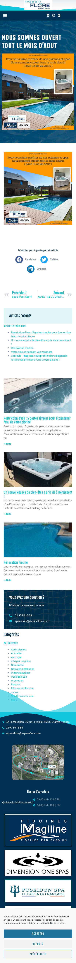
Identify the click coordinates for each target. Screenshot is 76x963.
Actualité (16, 653)
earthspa (16, 657)
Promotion (17, 681)
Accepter (38, 933)
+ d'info (7, 444)
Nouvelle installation (22, 669)
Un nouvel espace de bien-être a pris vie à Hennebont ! (38, 494)
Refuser (38, 944)
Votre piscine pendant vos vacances (31, 352)
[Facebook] (48, 15)
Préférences (38, 954)
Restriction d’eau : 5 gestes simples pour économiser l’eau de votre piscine (37, 420)
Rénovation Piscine (22, 348)
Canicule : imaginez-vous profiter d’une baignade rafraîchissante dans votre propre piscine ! (39, 358)
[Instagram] (53, 15)
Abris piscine (18, 650)
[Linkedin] (59, 15)
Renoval (15, 684)
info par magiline (21, 661)
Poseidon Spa (19, 677)
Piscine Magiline (20, 673)
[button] (5, 15)
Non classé (17, 665)
